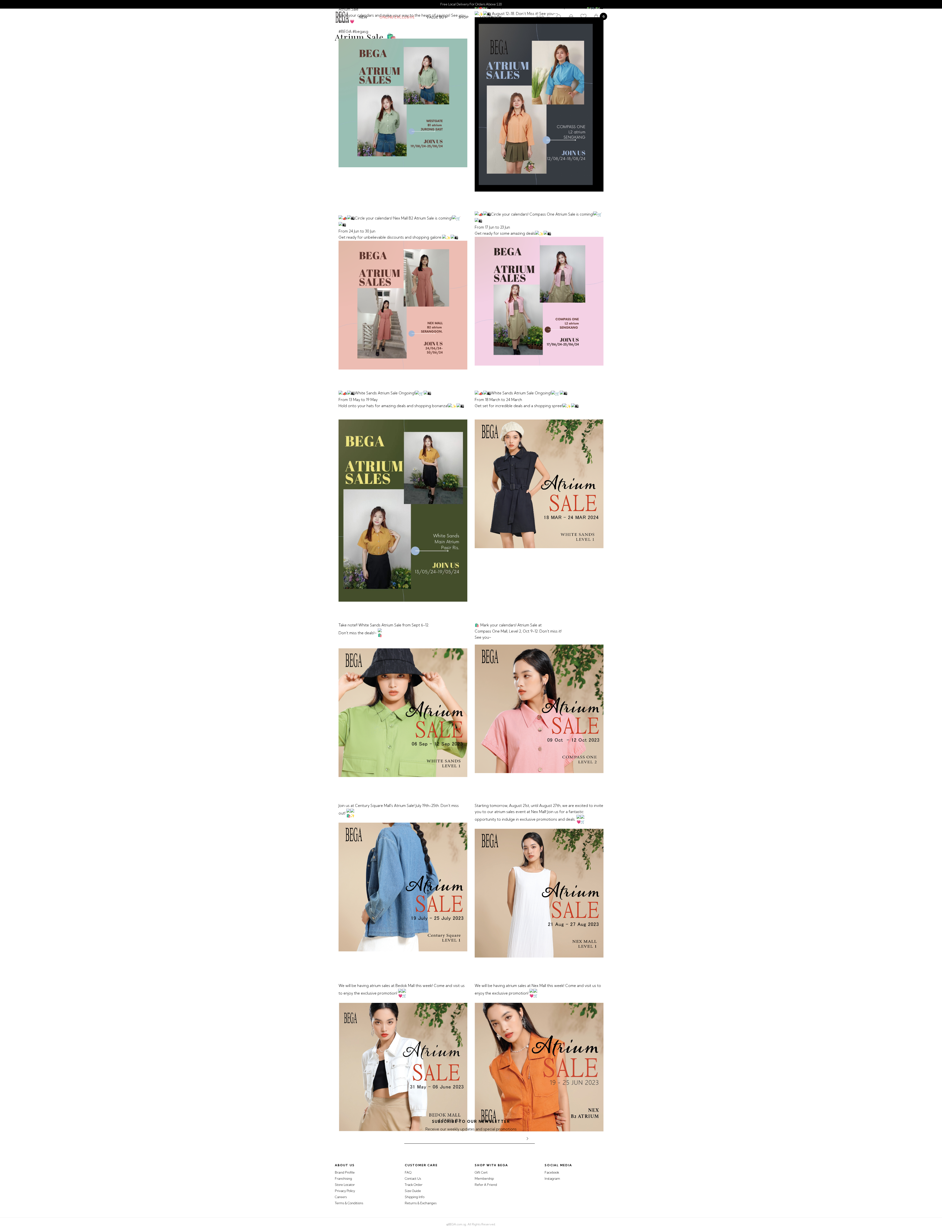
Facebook (552, 1172)
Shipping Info (414, 1197)
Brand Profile (345, 1172)
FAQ (408, 1172)
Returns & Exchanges (420, 1203)
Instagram (552, 1178)
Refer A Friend (486, 1185)
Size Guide (413, 1191)
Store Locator (345, 1185)
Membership (484, 1178)
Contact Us (413, 1178)
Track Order (413, 1185)
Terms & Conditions (349, 1203)
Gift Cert (481, 1172)
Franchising (343, 1178)
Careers (341, 1197)
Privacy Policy (345, 1191)
